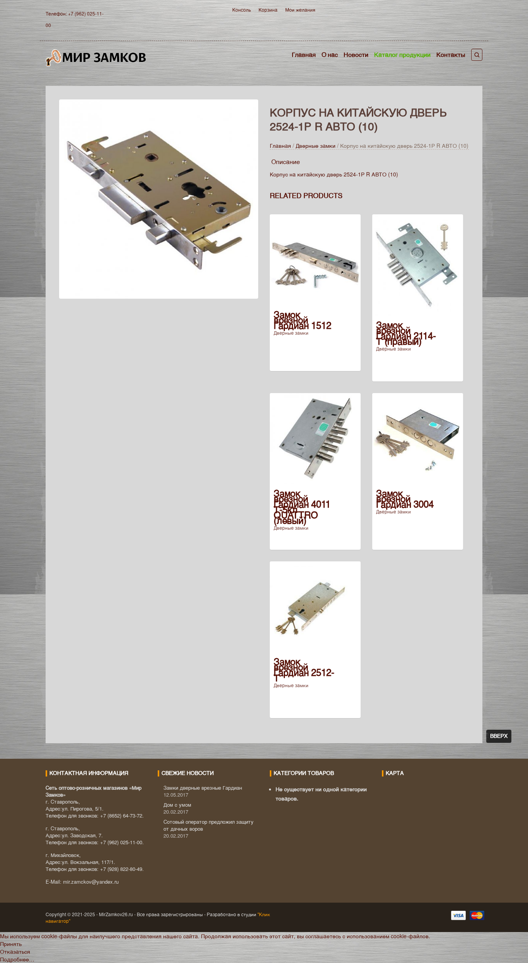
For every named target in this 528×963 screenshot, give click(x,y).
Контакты (450, 54)
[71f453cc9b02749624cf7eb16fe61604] (158, 198)
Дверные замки (316, 145)
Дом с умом (177, 804)
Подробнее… (17, 959)
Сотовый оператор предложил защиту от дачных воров (209, 825)
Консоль (241, 9)
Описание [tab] (285, 161)
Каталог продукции (402, 54)
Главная (304, 54)
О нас (330, 54)
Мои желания (300, 9)
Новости (356, 54)
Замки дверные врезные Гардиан (203, 787)
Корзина (268, 9)
